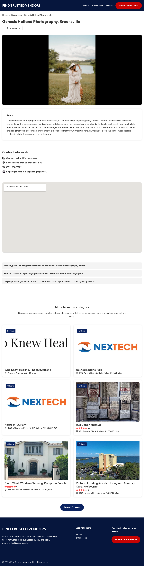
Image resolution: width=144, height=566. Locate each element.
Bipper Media (21, 543)
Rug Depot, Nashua (88, 424)
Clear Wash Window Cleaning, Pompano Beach (35, 483)
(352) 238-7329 (14, 167)
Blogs (109, 5)
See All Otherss (72, 507)
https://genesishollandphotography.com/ (27, 171)
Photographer (14, 28)
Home (86, 5)
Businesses (97, 5)
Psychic (10, 331)
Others (82, 331)
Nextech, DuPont (15, 424)
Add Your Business (129, 5)
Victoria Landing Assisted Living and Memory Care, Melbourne (105, 484)
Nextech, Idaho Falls (89, 369)
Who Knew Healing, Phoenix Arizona (27, 369)
